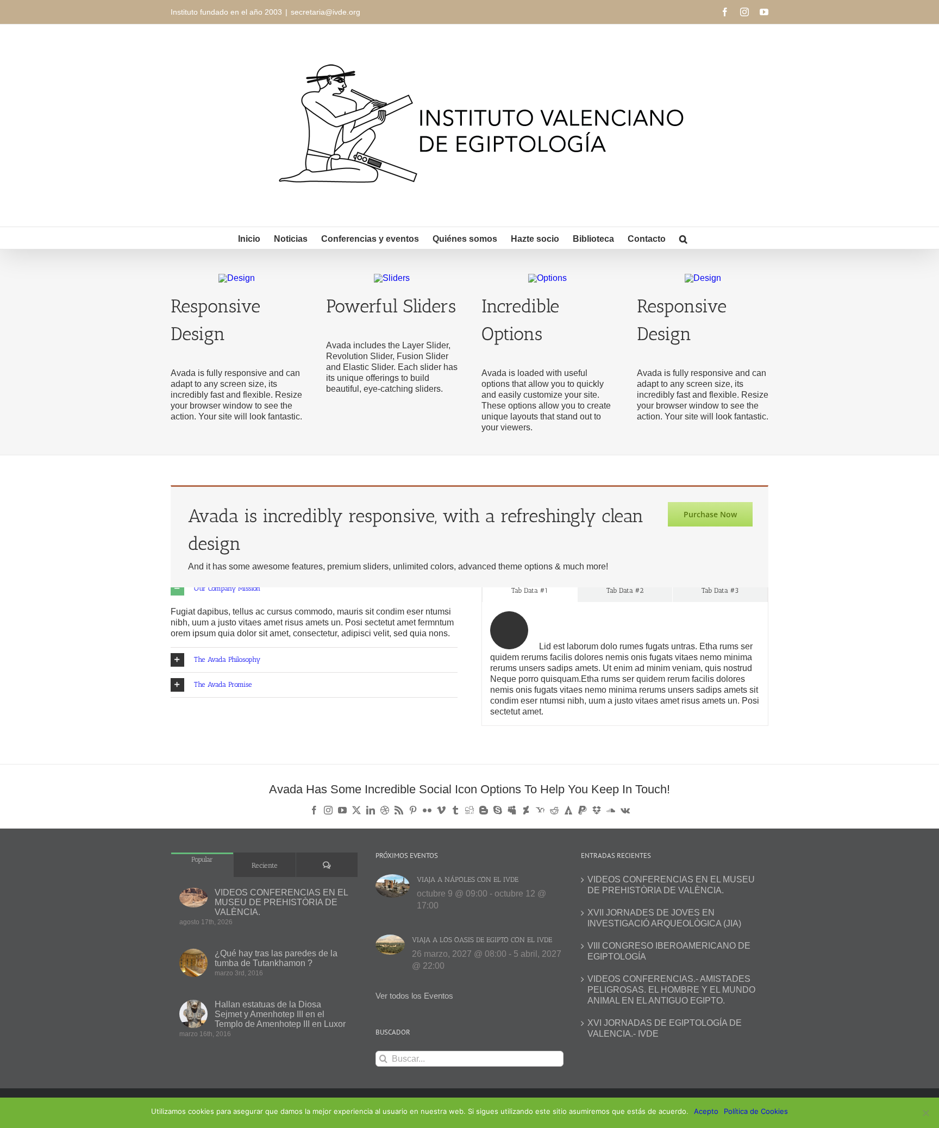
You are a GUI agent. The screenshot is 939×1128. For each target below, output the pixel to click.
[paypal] (582, 810)
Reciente (265, 865)
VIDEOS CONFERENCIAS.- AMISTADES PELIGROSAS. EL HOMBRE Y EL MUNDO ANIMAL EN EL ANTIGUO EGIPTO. (671, 989)
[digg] (469, 810)
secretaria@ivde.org (325, 12)
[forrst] (568, 810)
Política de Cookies (756, 1111)
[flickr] (427, 810)
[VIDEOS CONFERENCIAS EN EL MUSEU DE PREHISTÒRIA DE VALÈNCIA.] (193, 897)
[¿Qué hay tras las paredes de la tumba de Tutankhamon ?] (193, 963)
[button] (683, 238)
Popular (202, 859)
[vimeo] (441, 810)
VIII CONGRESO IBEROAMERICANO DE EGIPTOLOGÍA (668, 951)
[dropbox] (596, 810)
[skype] (497, 810)
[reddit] (554, 810)
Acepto (706, 1111)
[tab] (530, 590)
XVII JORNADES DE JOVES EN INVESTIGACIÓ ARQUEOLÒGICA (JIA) (664, 918)
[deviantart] (526, 810)
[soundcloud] (610, 810)
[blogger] (483, 810)
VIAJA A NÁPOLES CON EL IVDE (467, 879)
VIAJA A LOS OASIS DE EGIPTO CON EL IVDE (482, 940)
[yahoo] (540, 810)
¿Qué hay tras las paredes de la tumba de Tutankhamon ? (276, 958)
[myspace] (512, 810)
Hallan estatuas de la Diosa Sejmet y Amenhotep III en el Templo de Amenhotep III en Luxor (280, 1014)
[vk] (625, 810)
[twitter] (356, 810)
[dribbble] (384, 810)
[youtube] (342, 810)
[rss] (399, 810)
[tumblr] (455, 810)
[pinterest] (413, 810)
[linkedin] (370, 810)
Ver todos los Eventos (414, 995)
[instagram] (328, 810)
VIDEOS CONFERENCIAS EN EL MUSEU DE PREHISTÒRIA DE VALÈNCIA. (281, 902)
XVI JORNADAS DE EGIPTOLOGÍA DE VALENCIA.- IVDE (664, 1028)
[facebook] (314, 810)
